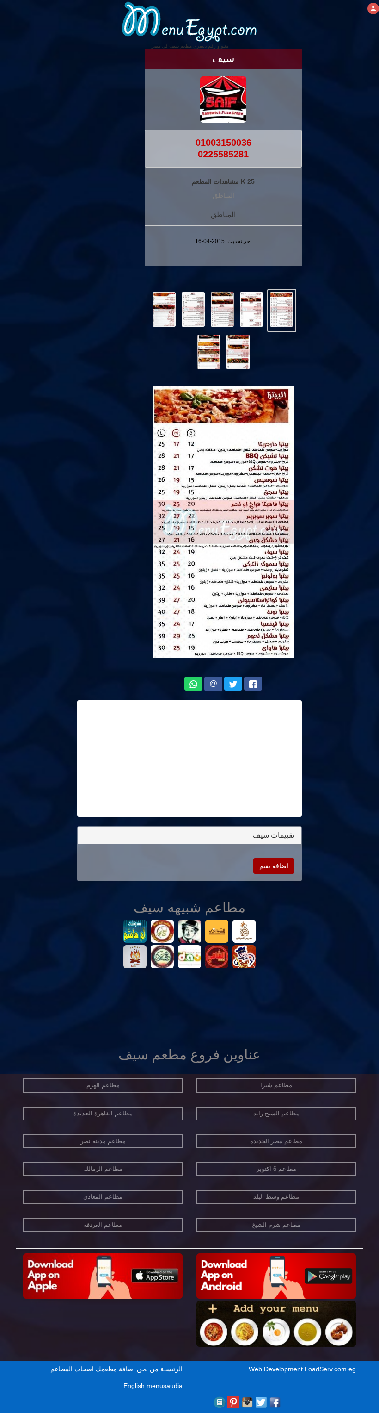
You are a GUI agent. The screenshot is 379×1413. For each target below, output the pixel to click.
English (134, 1385)
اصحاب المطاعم (72, 1369)
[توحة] (244, 958)
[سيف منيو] (281, 308)
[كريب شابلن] (189, 932)
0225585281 (223, 154)
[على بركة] (162, 958)
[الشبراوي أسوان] (217, 932)
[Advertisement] (189, 758)
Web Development (277, 1369)
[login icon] (373, 8)
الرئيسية (171, 1369)
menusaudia (165, 1385)
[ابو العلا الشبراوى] (162, 932)
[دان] (189, 958)
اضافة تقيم (273, 866)
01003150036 (223, 142)
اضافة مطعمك (115, 1369)
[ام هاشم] (135, 932)
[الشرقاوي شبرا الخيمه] (244, 932)
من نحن (148, 1369)
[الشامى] (217, 958)
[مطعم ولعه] (135, 958)
